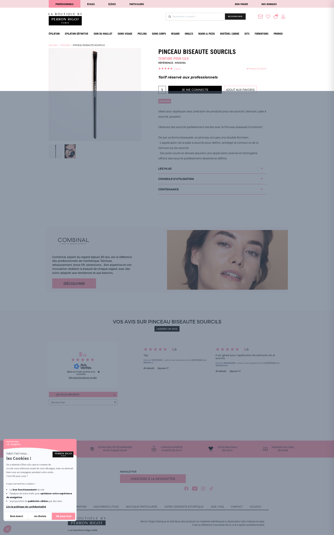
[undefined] (98, 371)
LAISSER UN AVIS (167, 328)
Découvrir (74, 283)
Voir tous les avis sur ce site (83, 377)
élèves (112, 4)
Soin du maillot (103, 33)
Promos (278, 33)
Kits (247, 33)
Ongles (189, 33)
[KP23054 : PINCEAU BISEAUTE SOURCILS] (70, 151)
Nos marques (269, 4)
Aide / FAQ (217, 506)
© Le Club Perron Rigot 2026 (82, 530)
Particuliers (136, 4)
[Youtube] (195, 488)
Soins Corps (159, 33)
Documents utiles (106, 506)
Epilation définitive (76, 33)
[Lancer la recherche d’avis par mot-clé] (115, 402)
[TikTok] (211, 488)
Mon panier (241, 4)
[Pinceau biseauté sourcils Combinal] (56, 151)
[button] (7, 529)
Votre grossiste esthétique (184, 506)
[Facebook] (186, 488)
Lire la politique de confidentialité (26, 506)
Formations (261, 33)
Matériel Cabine (229, 33)
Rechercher (235, 16)
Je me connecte (195, 89)
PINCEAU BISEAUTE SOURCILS (89, 45)
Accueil (53, 45)
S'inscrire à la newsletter (153, 478)
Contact (237, 506)
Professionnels (64, 4)
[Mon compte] (283, 16)
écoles (91, 4)
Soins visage (125, 33)
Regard (175, 33)
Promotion (78, 506)
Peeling (142, 33)
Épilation (54, 33)
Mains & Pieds (206, 33)
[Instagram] (203, 488)
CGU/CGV (255, 506)
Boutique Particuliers (141, 506)
